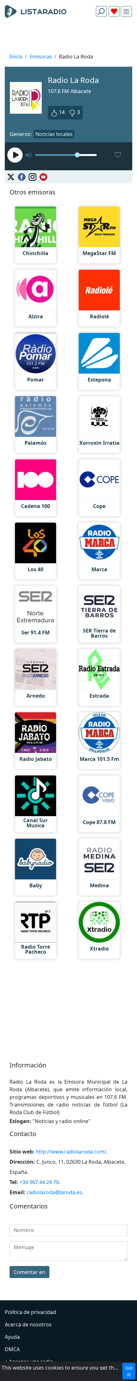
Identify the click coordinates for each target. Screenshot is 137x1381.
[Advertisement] (68, 37)
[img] (126, 11)
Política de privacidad (30, 1312)
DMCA (12, 1349)
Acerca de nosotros (28, 1324)
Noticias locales (54, 134)
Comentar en (29, 1272)
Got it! (129, 1371)
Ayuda (12, 1336)
